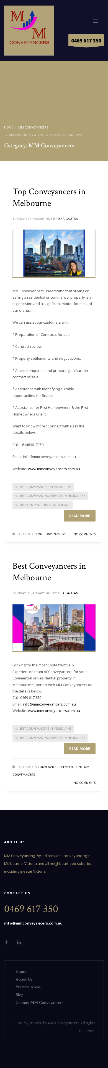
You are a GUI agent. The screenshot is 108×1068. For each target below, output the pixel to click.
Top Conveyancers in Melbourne (49, 197)
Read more (79, 515)
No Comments (85, 534)
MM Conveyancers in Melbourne (44, 505)
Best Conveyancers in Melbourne (45, 487)
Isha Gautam (68, 218)
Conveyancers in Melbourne (60, 767)
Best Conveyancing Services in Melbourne (52, 496)
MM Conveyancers (52, 534)
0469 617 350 (86, 40)
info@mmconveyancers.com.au (49, 704)
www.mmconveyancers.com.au (54, 468)
